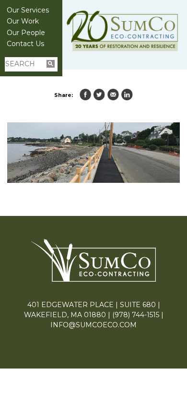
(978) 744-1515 (135, 314)
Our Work (23, 21)
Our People (26, 32)
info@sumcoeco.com (93, 325)
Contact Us (25, 43)
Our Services (28, 10)
